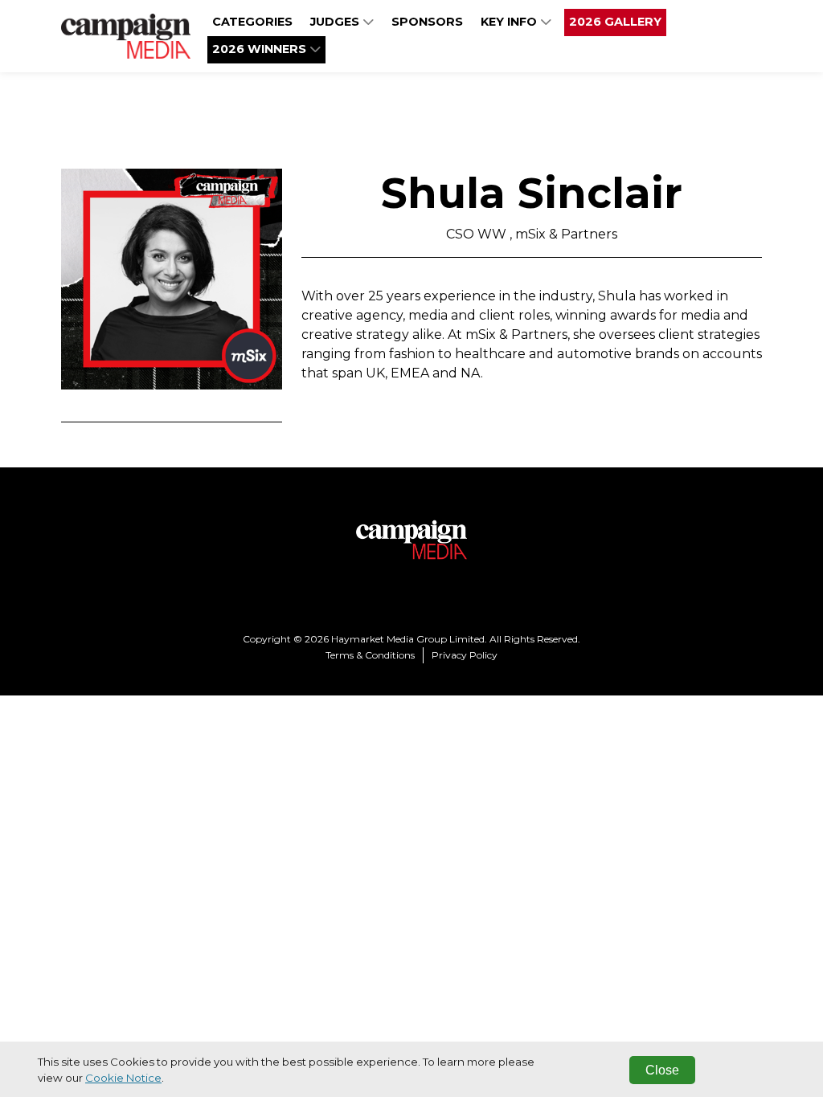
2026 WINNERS (260, 49)
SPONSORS (427, 21)
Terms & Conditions (370, 655)
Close (662, 1070)
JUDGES (336, 21)
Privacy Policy (464, 655)
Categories (252, 21)
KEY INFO (510, 21)
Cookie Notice (123, 1077)
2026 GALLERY (615, 21)
